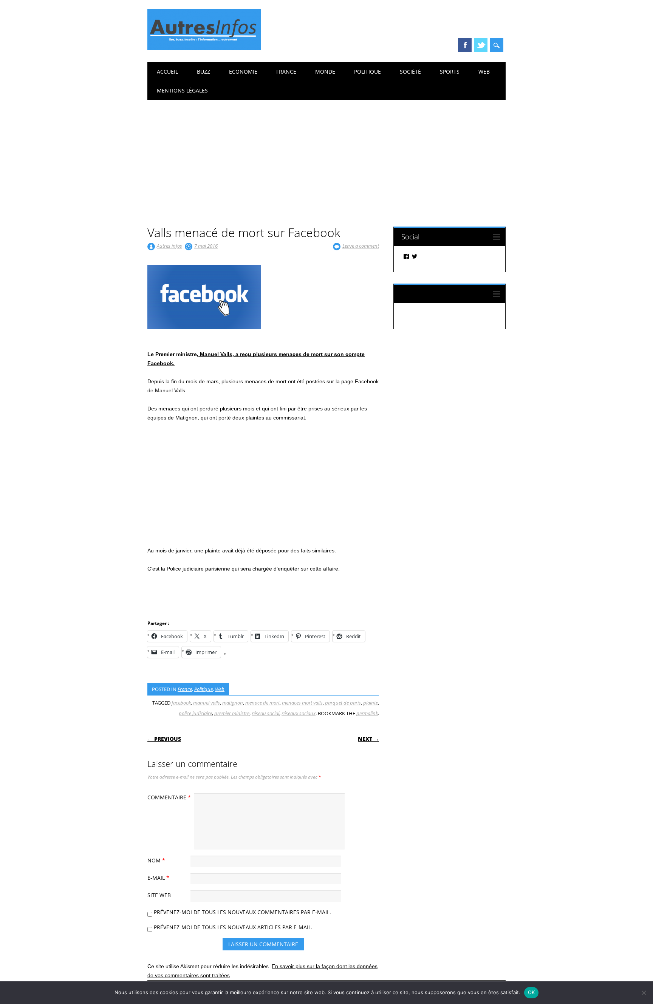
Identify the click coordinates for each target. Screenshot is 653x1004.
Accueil (167, 71)
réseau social (265, 713)
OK (531, 992)
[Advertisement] (326, 157)
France (286, 71)
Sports (450, 71)
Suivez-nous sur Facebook (442, 293)
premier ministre (231, 713)
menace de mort (262, 702)
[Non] (643, 992)
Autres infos (169, 245)
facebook (181, 702)
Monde (325, 71)
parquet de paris (343, 702)
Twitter (480, 45)
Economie (243, 71)
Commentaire (169, 797)
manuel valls (206, 702)
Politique (367, 71)
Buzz (203, 71)
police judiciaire (195, 713)
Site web (159, 895)
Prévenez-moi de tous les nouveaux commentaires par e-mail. (242, 912)
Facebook (465, 45)
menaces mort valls (302, 702)
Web (484, 71)
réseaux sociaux (299, 713)
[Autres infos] (204, 48)
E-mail (158, 877)
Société (410, 71)
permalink (367, 713)
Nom (156, 860)
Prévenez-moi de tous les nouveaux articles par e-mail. (233, 927)
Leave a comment (360, 245)
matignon (232, 702)
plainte (370, 702)
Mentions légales (182, 90)
